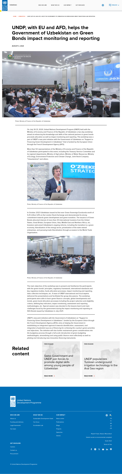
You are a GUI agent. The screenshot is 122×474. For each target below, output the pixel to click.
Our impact (67, 5)
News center (60, 419)
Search (106, 5)
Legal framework (15, 425)
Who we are (42, 5)
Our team (13, 429)
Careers (12, 447)
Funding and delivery (16, 422)
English (114, 5)
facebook (91, 449)
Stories (58, 436)
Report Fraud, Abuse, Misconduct (101, 434)
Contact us (13, 450)
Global (103, 5)
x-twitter (99, 449)
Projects (58, 429)
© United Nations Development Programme (23, 464)
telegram (111, 449)
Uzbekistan (13, 5)
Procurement (14, 454)
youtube (103, 449)
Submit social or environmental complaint (99, 437)
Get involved (80, 5)
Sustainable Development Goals (43, 419)
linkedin (107, 449)
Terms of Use (108, 444)
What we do (55, 5)
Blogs (58, 425)
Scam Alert (108, 441)
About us (13, 419)
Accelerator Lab (38, 425)
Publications (60, 422)
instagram (95, 449)
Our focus (36, 422)
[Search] (111, 421)
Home (14, 16)
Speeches (59, 432)
